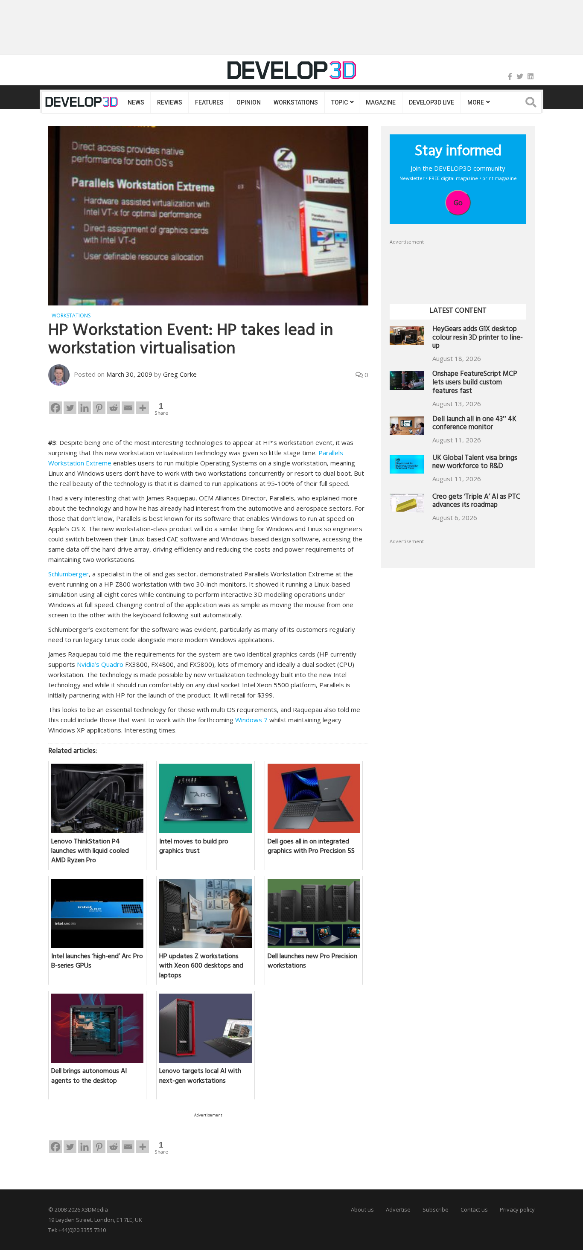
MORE (475, 102)
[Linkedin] (84, 407)
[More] (142, 407)
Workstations (296, 102)
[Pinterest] (99, 407)
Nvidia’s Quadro (100, 664)
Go (458, 202)
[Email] (128, 407)
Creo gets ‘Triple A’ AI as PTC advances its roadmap (476, 502)
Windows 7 (251, 719)
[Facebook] (510, 76)
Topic (339, 102)
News (136, 102)
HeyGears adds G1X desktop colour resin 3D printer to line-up (477, 338)
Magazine (381, 102)
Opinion (248, 102)
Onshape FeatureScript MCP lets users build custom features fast (474, 383)
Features (209, 102)
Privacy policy (517, 1209)
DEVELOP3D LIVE (431, 102)
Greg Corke (180, 374)
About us (362, 1209)
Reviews (169, 102)
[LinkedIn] (530, 76)
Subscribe (436, 1209)
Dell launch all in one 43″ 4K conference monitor (474, 424)
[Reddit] (113, 407)
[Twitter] (520, 76)
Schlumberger (68, 574)
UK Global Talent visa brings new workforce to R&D (474, 463)
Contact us (474, 1209)
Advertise (398, 1209)
